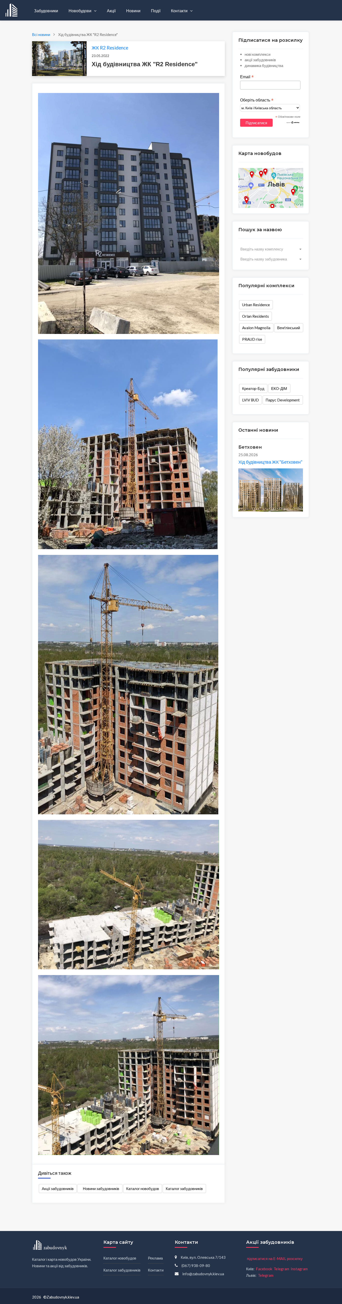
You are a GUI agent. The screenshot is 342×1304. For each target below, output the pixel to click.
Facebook (264, 1269)
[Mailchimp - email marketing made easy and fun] (292, 122)
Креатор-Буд (253, 388)
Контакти (179, 10)
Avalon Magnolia (256, 327)
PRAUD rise (252, 339)
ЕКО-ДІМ (279, 388)
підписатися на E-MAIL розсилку (275, 1258)
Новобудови (80, 10)
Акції (111, 10)
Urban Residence (256, 304)
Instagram (299, 1269)
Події (155, 10)
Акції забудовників (58, 1188)
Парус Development (283, 400)
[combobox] (270, 249)
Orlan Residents (255, 316)
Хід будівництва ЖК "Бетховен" (270, 462)
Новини (133, 10)
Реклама (155, 1258)
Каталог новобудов (142, 1188)
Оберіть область (256, 100)
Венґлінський (288, 327)
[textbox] (270, 249)
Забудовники (46, 10)
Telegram (281, 1269)
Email (247, 77)
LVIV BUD (250, 400)
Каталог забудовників (184, 1188)
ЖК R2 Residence (110, 47)
